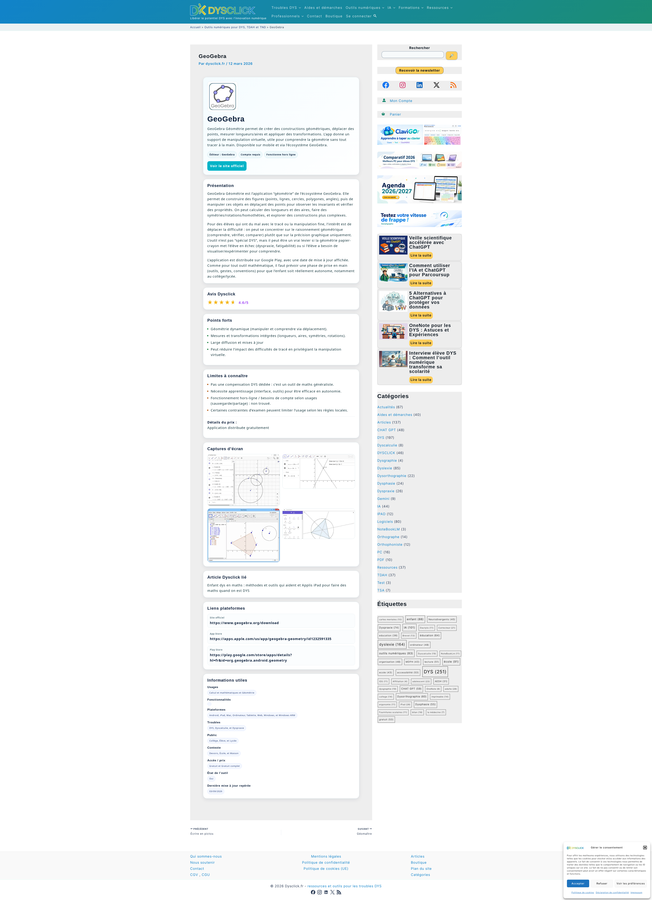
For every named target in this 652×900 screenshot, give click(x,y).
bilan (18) (417, 712)
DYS (380, 438)
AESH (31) (441, 681)
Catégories (420, 875)
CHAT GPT (386, 430)
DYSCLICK (386, 453)
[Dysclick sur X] (332, 892)
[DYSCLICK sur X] (436, 85)
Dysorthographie (391, 476)
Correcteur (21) (446, 627)
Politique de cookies (583, 892)
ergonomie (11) (387, 704)
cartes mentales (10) (390, 619)
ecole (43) (385, 672)
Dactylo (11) (426, 627)
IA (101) (409, 627)
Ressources (438, 8)
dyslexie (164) (392, 644)
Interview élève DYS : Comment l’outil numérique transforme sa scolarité (432, 362)
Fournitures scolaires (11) (393, 712)
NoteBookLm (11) (450, 653)
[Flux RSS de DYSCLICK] (453, 85)
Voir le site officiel (227, 166)
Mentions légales (326, 856)
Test (381, 583)
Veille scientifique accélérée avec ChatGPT (430, 242)
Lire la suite (421, 255)
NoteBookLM (388, 529)
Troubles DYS (284, 8)
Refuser (601, 883)
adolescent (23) (421, 681)
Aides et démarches (323, 8)
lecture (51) (431, 661)
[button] (645, 847)
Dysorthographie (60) (412, 696)
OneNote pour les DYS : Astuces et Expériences (430, 330)
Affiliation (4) (400, 681)
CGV (194, 875)
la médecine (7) (436, 712)
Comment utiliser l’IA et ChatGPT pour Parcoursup (429, 270)
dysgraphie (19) (387, 689)
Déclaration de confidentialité (612, 892)
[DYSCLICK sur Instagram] (402, 85)
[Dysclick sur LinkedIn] (326, 892)
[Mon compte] (384, 100)
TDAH (382, 575)
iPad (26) (405, 704)
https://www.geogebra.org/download (244, 623)
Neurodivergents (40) (442, 619)
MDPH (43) (413, 661)
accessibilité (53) (408, 672)
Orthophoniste (390, 544)
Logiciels (385, 522)
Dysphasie (386, 483)
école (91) (451, 661)
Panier (395, 114)
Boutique (334, 16)
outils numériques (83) (396, 653)
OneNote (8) (433, 689)
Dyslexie (384, 468)
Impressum (636, 892)
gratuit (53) (386, 719)
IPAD (381, 514)
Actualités (386, 407)
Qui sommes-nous (206, 856)
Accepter (578, 883)
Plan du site (422, 869)
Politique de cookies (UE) (326, 869)
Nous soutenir (202, 862)
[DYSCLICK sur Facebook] (386, 85)
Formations (409, 8)
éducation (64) (430, 635)
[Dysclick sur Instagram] (319, 892)
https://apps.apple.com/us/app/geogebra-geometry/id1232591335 (270, 638)
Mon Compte (401, 101)
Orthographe (388, 537)
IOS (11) (383, 681)
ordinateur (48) (419, 644)
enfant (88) (415, 619)
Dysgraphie (387, 460)
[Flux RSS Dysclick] (339, 892)
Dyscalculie (387, 445)
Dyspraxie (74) (389, 627)
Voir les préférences (631, 883)
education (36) (388, 635)
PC (379, 552)
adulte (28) (451, 689)
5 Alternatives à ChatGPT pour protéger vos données (427, 300)
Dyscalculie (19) (427, 653)
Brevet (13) (409, 635)
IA (390, 8)
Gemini (383, 499)
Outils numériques (363, 8)
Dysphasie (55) (425, 704)
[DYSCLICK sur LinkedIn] (419, 85)
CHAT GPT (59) (411, 688)
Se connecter (359, 16)
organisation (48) (390, 661)
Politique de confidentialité (326, 862)
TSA (381, 590)
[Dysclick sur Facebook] (313, 892)
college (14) (385, 696)
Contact (314, 16)
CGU (206, 875)
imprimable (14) (440, 696)
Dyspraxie (386, 491)
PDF (380, 560)
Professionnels (285, 16)
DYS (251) (435, 671)
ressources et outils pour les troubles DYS (344, 886)
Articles (384, 422)
